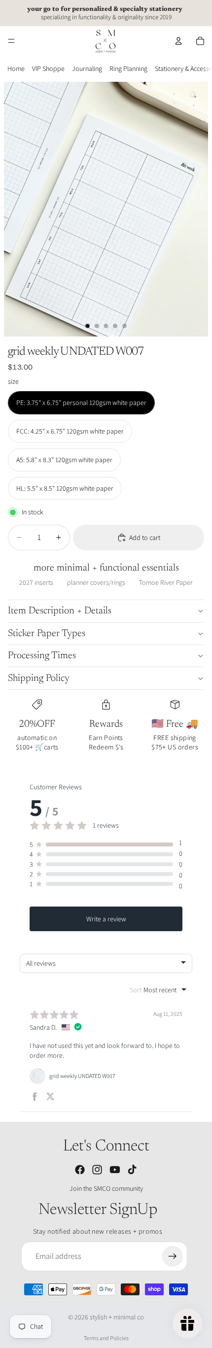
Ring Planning (128, 68)
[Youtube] (115, 1170)
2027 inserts (36, 582)
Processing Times (42, 656)
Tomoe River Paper (166, 582)
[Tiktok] (132, 1170)
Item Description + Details (59, 611)
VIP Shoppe (48, 68)
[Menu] (11, 41)
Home (16, 68)
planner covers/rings (96, 582)
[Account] (178, 41)
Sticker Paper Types (46, 634)
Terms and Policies (106, 1338)
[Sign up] (172, 1256)
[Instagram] (97, 1170)
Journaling (87, 68)
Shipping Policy (39, 678)
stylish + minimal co (117, 1317)
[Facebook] (80, 1170)
